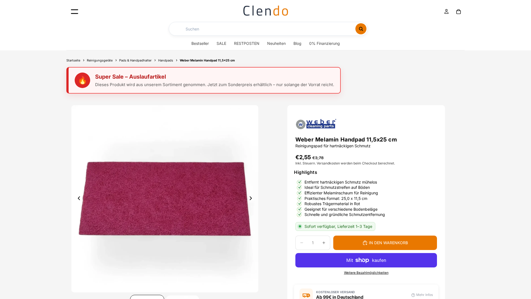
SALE (221, 43)
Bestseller (200, 43)
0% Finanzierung (324, 43)
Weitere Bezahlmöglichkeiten (366, 273)
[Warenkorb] (458, 12)
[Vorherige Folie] (77, 199)
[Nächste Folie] (252, 199)
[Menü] (74, 11)
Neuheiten (276, 43)
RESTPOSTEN (246, 43)
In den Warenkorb (388, 242)
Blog (297, 43)
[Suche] (360, 28)
